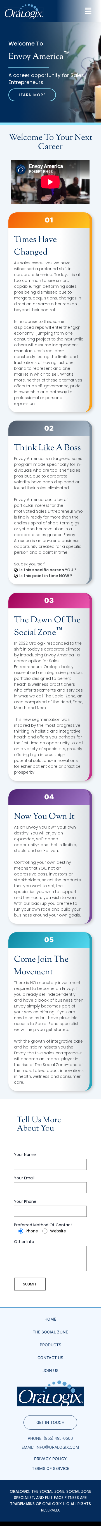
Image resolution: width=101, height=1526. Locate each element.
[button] (88, 11)
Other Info (24, 1242)
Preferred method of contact (43, 1228)
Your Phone (25, 1201)
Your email (24, 1178)
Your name (25, 1155)
